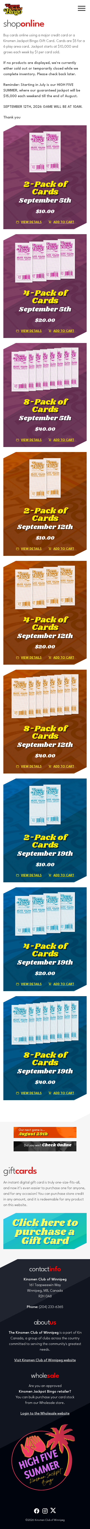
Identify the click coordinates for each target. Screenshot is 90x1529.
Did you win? (47, 1145)
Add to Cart (63, 222)
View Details (31, 222)
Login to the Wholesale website (45, 1413)
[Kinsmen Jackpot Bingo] (13, 9)
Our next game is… (33, 1132)
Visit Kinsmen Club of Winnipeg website (45, 1360)
